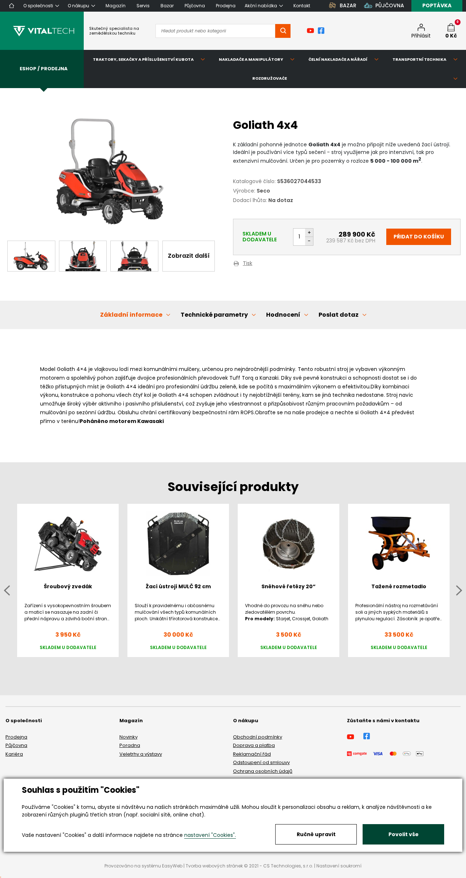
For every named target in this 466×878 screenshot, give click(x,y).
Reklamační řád (252, 754)
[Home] (11, 5)
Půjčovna (16, 745)
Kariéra (14, 754)
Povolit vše (403, 834)
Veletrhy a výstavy (140, 754)
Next (459, 590)
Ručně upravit (316, 834)
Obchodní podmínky (257, 736)
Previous (7, 590)
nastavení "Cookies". (210, 835)
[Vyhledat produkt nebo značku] (283, 31)
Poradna (129, 745)
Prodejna (16, 736)
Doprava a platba (254, 745)
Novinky (128, 736)
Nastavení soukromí (339, 866)
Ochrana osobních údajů (262, 771)
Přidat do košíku (419, 236)
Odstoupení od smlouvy (261, 762)
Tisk (247, 264)
